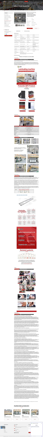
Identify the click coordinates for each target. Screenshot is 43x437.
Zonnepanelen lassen (18, 401)
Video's (19, 1)
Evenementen (16, 1)
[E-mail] (6, 34)
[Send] (41, 436)
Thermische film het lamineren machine (25, 401)
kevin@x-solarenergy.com (8, 31)
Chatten (26, 1)
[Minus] (41, 423)
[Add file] (31, 436)
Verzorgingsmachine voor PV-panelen (34, 401)
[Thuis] (5, 1)
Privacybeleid (4, 436)
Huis (9, 1)
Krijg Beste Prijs (29, 28)
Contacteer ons (21, 1)
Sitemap (7, 436)
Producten (13, 1)
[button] (5, 413)
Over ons (11, 1)
